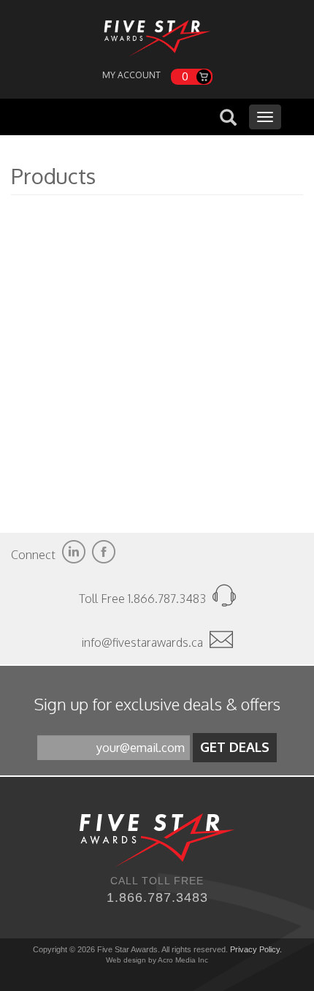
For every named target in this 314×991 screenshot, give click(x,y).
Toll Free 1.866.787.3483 (144, 598)
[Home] (157, 34)
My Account (131, 74)
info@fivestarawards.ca (142, 642)
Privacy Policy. (256, 949)
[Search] (228, 118)
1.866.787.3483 (157, 897)
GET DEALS (234, 747)
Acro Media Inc (183, 960)
